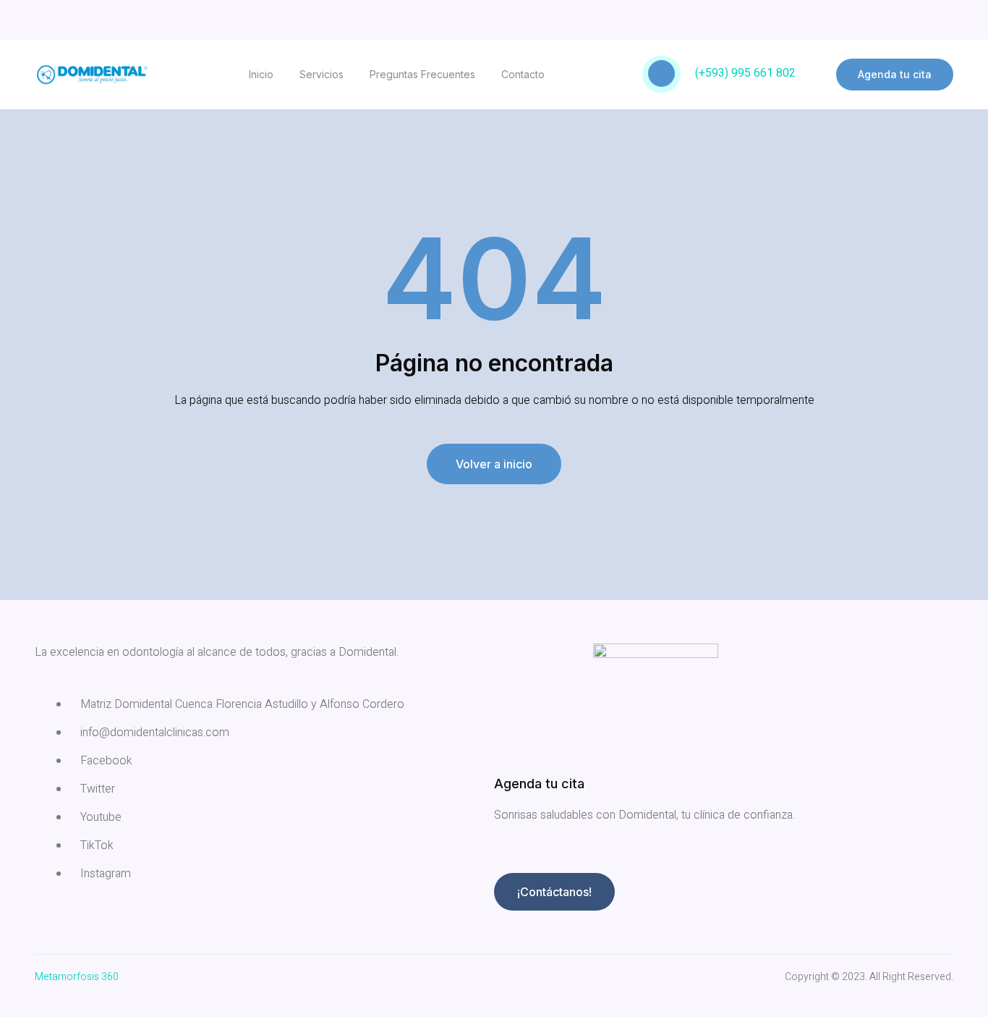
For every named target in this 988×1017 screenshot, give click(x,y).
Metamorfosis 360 (77, 976)
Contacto (523, 74)
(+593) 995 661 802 (745, 73)
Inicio (261, 74)
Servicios (321, 74)
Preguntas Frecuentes (422, 74)
